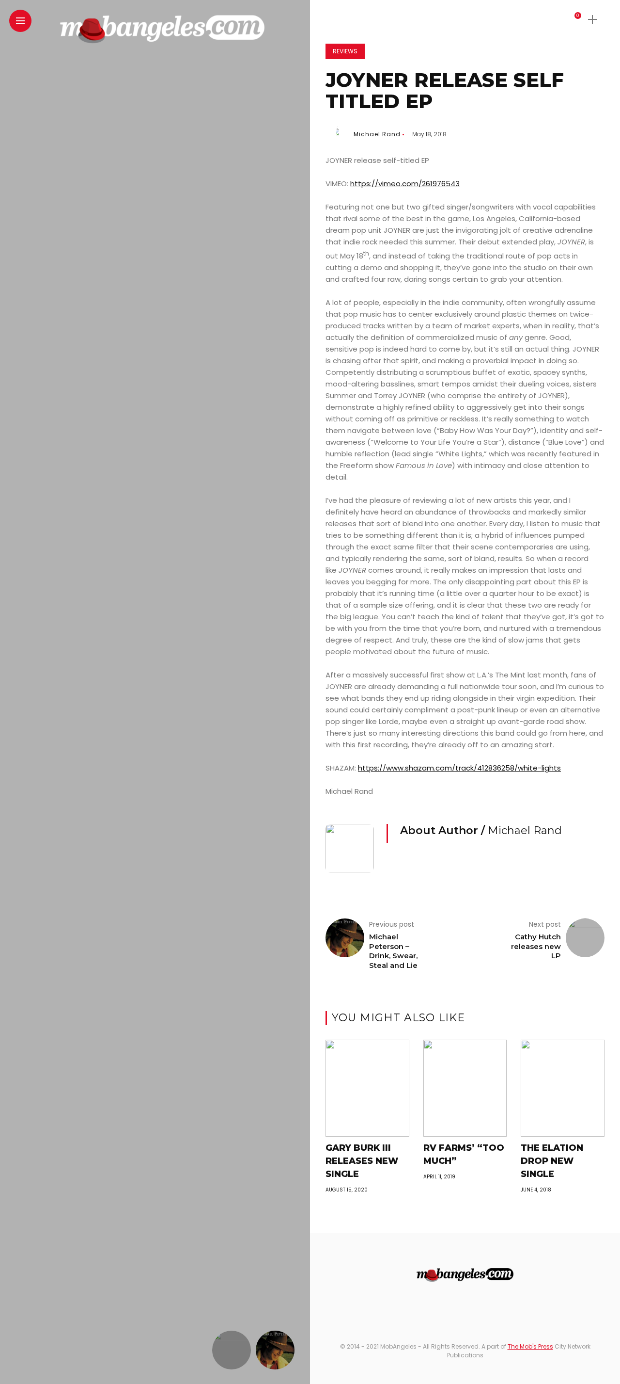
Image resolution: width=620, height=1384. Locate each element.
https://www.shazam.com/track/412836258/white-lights (459, 768)
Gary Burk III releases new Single (362, 1161)
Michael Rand (377, 134)
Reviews (345, 51)
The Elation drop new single (552, 1161)
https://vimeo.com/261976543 (405, 183)
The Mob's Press (530, 1346)
